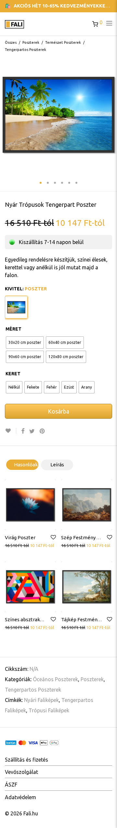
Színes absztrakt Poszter (33, 619)
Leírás (57, 464)
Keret (13, 373)
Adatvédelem (20, 797)
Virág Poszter (20, 537)
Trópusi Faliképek (49, 710)
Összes (11, 42)
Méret (13, 329)
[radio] (25, 342)
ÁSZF (11, 784)
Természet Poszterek (63, 42)
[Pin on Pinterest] (43, 431)
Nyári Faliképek (41, 700)
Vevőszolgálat (21, 772)
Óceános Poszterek (55, 679)
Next (110, 114)
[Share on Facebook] (22, 431)
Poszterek (30, 42)
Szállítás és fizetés (26, 760)
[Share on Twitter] (32, 431)
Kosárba (58, 411)
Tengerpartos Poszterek (25, 50)
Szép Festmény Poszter (87, 537)
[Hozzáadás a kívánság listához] (10, 431)
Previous (6, 114)
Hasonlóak (26, 464)
